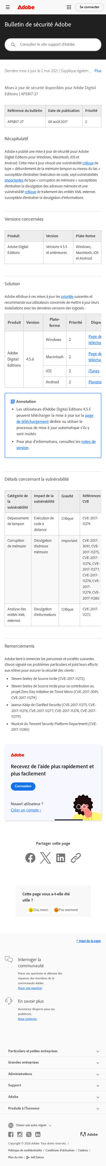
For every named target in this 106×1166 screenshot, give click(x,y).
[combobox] (53, 44)
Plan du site (15, 1157)
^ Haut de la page (88, 941)
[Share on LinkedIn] (60, 862)
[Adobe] (26, 7)
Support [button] (14, 1085)
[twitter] (28, 1134)
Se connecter (89, 7)
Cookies (83, 1150)
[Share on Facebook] (30, 862)
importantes (14, 180)
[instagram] (19, 1134)
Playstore (96, 382)
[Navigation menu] (7, 7)
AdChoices (37, 1157)
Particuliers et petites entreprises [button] (33, 1051)
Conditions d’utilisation (60, 1150)
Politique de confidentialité (25, 1150)
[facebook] (10, 1134)
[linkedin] (37, 1134)
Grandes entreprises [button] (23, 1062)
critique (88, 163)
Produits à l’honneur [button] (24, 1108)
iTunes (94, 370)
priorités (67, 296)
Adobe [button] (13, 1097)
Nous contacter (27, 1019)
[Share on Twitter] (45, 862)
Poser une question (30, 988)
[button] (69, 7)
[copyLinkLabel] (76, 862)
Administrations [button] (20, 1074)
